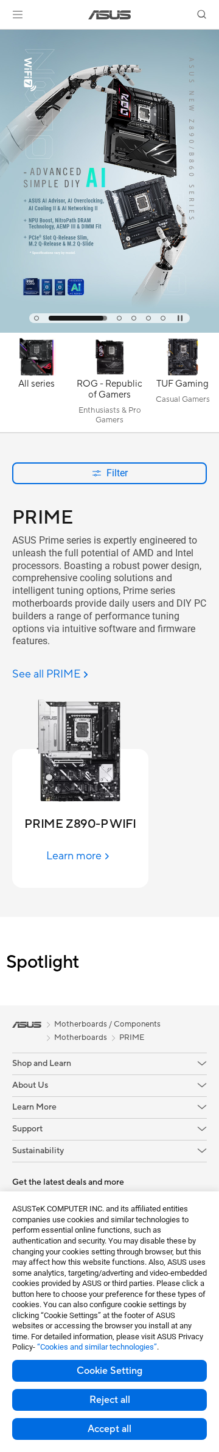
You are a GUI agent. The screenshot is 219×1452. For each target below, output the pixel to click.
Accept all (109, 1429)
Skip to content (7, 37)
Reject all (109, 1400)
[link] (109, 14)
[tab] (36, 318)
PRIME (131, 1037)
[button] (17, 14)
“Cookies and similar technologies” (97, 1346)
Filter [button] (117, 473)
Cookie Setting (109, 1371)
